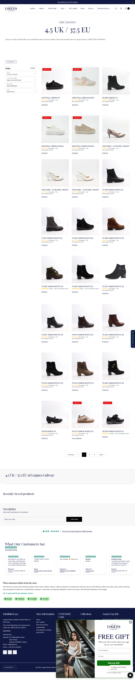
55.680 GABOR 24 (110, 98)
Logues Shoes (46, 667)
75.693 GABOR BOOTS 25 (113, 383)
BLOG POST (40, 632)
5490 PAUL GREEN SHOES (83, 98)
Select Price (11, 91)
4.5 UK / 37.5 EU (12, 74)
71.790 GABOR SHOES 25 (112, 190)
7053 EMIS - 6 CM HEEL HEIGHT (115, 146)
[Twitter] (15, 652)
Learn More (6, 631)
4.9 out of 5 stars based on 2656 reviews (77, 531)
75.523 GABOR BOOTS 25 (52, 383)
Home (62, 22)
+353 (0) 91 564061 (14, 647)
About (38, 619)
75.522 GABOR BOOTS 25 (113, 335)
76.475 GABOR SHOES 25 (82, 431)
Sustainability (40, 627)
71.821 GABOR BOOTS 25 (51, 238)
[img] (68, 547)
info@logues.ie (12, 644)
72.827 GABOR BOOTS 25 (113, 286)
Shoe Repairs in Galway (43, 630)
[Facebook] (5, 652)
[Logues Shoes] (11, 8)
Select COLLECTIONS (14, 80)
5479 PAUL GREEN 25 (50, 98)
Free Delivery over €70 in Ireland (67, 2)
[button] (33, 8)
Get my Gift (114, 663)
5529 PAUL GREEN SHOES (52, 146)
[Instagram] (10, 652)
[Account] (121, 8)
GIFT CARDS (40, 622)
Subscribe (74, 519)
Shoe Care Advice (42, 625)
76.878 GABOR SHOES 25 (113, 431)
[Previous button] (2, 2)
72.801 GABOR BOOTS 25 (82, 286)
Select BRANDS (12, 86)
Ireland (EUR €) (103, 8)
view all (33, 68)
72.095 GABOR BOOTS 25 (113, 238)
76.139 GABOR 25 (48, 431)
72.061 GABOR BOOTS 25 (82, 238)
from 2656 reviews (11, 550)
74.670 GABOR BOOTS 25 (82, 335)
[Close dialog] (130, 622)
